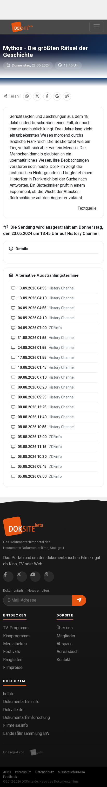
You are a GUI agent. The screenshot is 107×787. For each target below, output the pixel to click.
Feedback (10, 777)
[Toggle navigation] (96, 27)
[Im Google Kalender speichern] (57, 96)
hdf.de (9, 693)
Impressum (23, 772)
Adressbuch (67, 651)
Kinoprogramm (16, 635)
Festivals (11, 651)
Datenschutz (44, 772)
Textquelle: (87, 208)
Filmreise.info (15, 725)
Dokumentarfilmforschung (26, 717)
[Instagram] (49, 576)
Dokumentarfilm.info (21, 701)
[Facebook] (47, 96)
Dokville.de (13, 709)
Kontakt (63, 659)
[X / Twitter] (37, 96)
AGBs (7, 772)
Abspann (64, 643)
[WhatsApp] (27, 96)
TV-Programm (16, 627)
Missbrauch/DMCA (71, 772)
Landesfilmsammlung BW (26, 733)
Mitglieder (66, 635)
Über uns (65, 627)
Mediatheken (15, 643)
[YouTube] (35, 576)
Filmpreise (13, 667)
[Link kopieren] (67, 96)
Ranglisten (12, 659)
